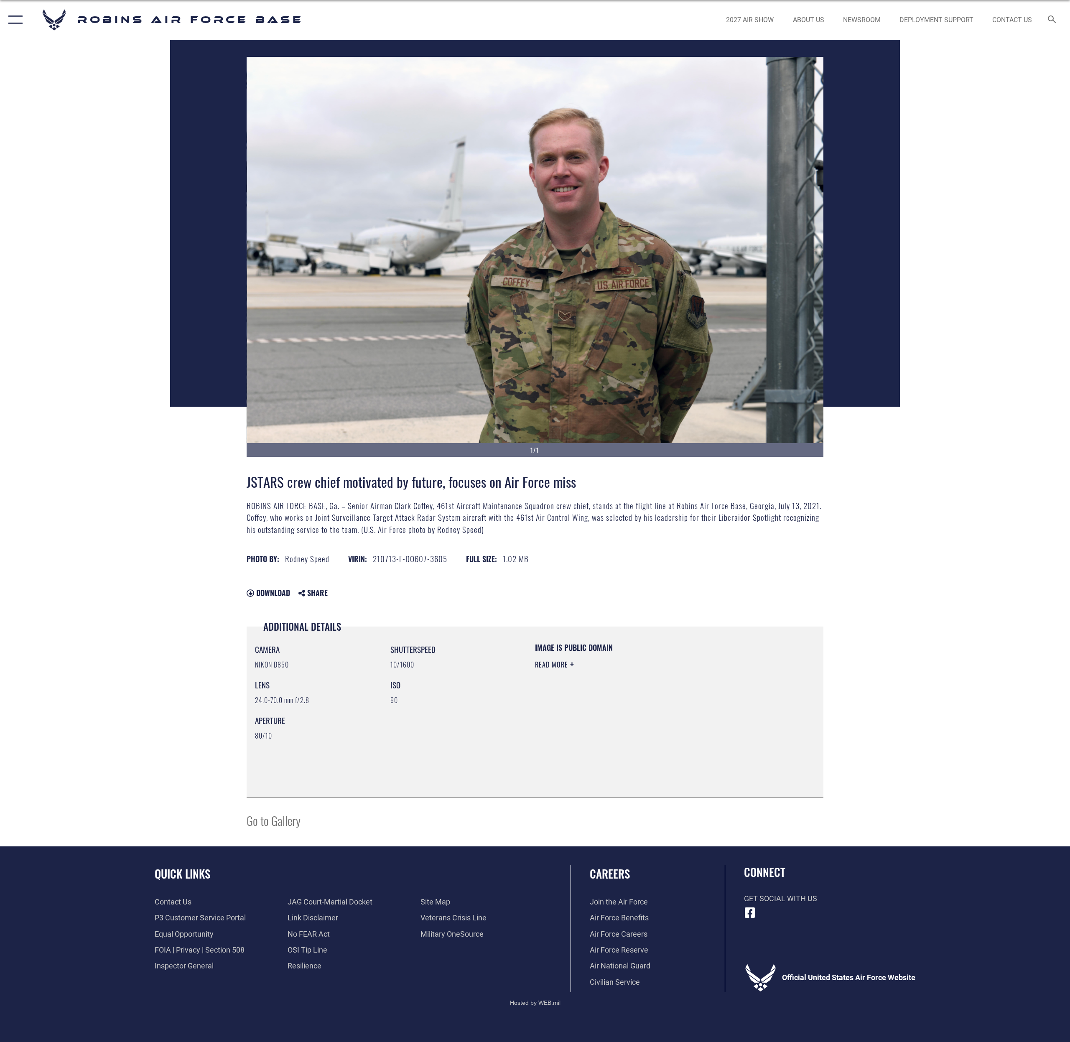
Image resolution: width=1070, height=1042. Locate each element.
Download (272, 592)
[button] (13, 20)
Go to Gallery (274, 820)
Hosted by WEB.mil (535, 1002)
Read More (552, 665)
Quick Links (182, 873)
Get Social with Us (780, 898)
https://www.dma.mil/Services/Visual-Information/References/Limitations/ (633, 718)
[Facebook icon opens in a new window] (750, 913)
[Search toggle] (1052, 20)
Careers (610, 873)
